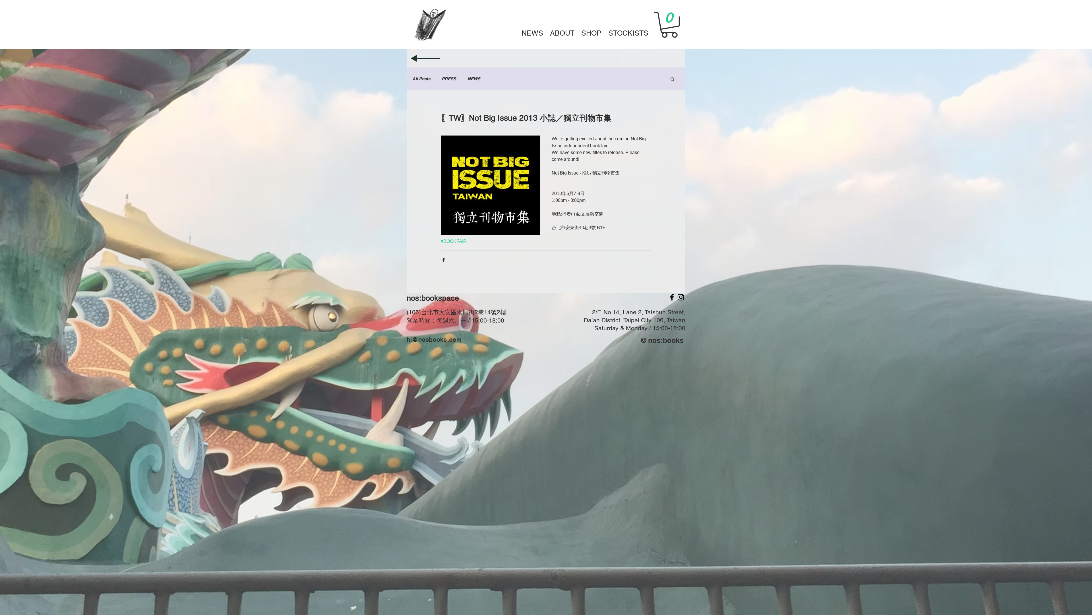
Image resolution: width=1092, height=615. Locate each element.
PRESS (449, 78)
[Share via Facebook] (443, 260)
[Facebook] (672, 297)
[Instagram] (681, 297)
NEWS (474, 78)
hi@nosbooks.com (434, 339)
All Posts (421, 78)
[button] (591, 33)
